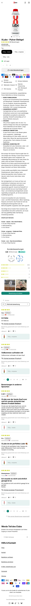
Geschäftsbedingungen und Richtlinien (15, 599)
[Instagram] (9, 603)
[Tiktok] (15, 603)
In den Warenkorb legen (17, 70)
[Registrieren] (27, 537)
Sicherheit (4, 571)
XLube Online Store (17, 596)
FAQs (2, 547)
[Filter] (3, 304)
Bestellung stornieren (7, 562)
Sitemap (3, 576)
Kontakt (3, 552)
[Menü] (2, 3)
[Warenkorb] (29, 2)
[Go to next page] (26, 379)
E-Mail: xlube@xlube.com (8, 566)
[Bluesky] (21, 603)
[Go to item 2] (21, 285)
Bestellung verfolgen (7, 557)
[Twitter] (18, 603)
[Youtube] (12, 603)
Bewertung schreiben (15, 293)
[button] (5, 42)
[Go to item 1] (9, 285)
